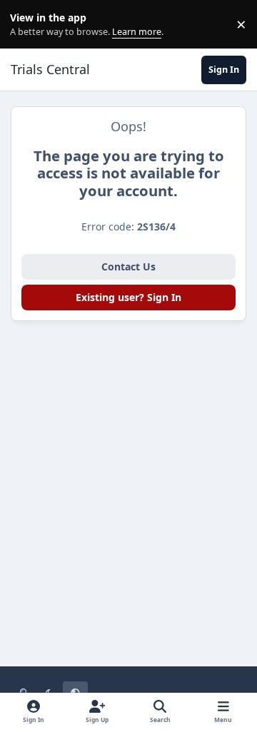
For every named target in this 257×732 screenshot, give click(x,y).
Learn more (27, 24)
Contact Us (128, 266)
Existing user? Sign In (128, 297)
